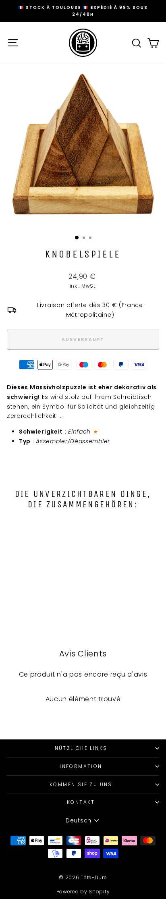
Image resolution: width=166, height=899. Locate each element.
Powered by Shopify (83, 891)
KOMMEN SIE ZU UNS (81, 784)
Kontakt (81, 802)
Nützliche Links (81, 748)
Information (81, 766)
